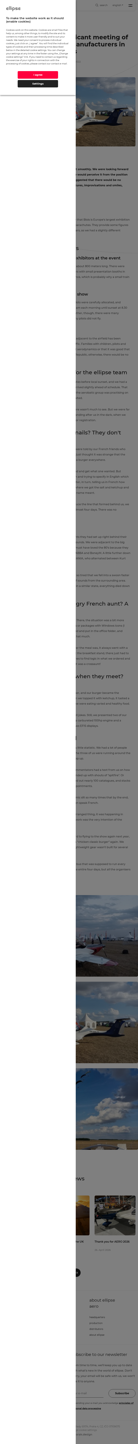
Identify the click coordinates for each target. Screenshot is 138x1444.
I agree (37, 74)
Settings (38, 83)
